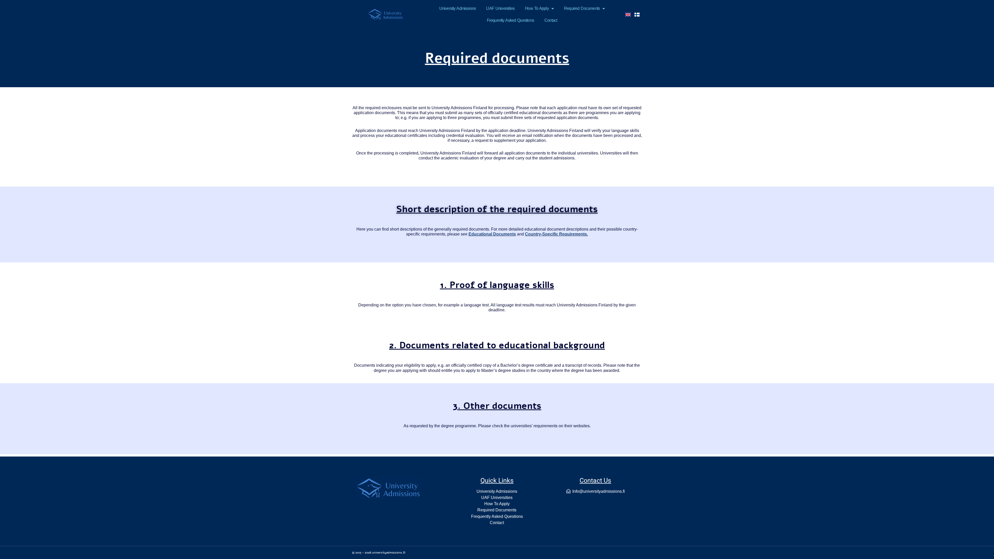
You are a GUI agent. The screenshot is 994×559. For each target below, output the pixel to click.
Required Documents (582, 8)
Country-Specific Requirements (556, 234)
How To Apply (537, 8)
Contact (550, 20)
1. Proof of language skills (497, 285)
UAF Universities (500, 8)
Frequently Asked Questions (510, 20)
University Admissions (457, 8)
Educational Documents (492, 234)
